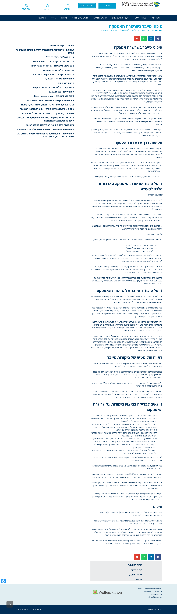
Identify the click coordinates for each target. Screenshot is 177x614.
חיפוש (67, 8)
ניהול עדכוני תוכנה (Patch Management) (53, 95)
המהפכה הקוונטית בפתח (62, 45)
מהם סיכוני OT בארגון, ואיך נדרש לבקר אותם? (52, 65)
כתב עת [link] (46, 9)
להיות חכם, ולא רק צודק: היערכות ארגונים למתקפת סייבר (46, 113)
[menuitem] (140, 18)
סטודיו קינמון (152, 609)
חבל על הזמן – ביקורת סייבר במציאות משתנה (52, 61)
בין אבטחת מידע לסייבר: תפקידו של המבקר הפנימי (50, 124)
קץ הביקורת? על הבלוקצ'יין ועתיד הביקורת (53, 87)
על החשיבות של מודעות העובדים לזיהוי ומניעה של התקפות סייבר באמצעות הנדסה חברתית (45, 119)
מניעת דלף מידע (66, 83)
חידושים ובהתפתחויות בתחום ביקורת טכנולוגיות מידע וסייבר (45, 129)
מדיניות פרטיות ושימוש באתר (32, 609)
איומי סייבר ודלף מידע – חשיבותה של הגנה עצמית (50, 100)
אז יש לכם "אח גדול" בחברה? (60, 57)
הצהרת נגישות (19, 609)
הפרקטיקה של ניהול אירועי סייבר (58, 70)
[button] (3, 581)
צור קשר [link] (26, 9)
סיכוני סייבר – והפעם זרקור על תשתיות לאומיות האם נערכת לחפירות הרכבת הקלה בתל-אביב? (45, 135)
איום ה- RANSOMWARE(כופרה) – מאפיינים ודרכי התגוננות (47, 108)
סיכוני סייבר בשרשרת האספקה (59, 78)
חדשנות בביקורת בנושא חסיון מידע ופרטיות (53, 74)
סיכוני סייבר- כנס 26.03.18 (61, 91)
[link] (140, 4)
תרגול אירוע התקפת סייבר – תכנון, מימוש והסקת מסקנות (47, 104)
